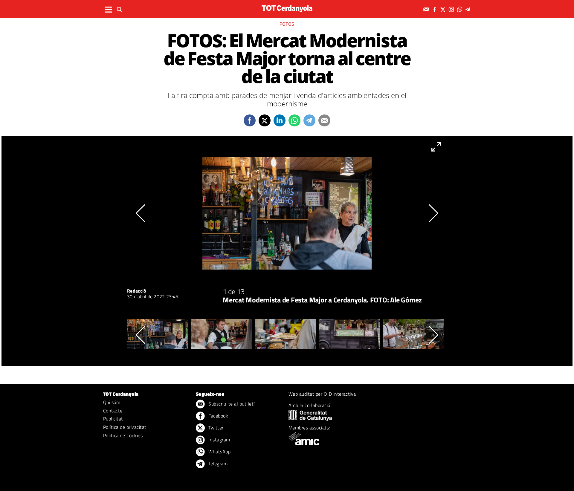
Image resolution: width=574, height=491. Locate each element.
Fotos (287, 23)
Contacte (113, 410)
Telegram (217, 463)
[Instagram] (452, 9)
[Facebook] (435, 9)
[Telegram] (468, 9)
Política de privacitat (124, 427)
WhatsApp (218, 451)
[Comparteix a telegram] (309, 120)
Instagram (218, 439)
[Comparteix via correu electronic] (324, 120)
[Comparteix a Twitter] (265, 120)
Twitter (215, 427)
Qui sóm (111, 402)
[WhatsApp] (460, 9)
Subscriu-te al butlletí (231, 403)
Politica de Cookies (123, 435)
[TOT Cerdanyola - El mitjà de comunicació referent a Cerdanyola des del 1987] (287, 8)
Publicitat (113, 418)
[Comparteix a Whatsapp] (294, 120)
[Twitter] (443, 9)
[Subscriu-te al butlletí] (426, 9)
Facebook (217, 415)
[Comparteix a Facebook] (250, 120)
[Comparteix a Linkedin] (280, 120)
